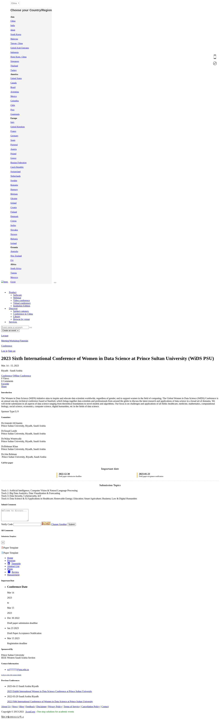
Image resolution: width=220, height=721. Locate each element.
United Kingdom (17, 127)
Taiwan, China (16, 43)
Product (12, 292)
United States (16, 78)
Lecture (4, 335)
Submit (72, 524)
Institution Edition (21, 306)
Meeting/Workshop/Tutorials (14, 341)
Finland (13, 212)
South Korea (15, 34)
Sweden (13, 180)
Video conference (21, 300)
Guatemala (14, 114)
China (12, 21)
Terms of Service (72, 706)
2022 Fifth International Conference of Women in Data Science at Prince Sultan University (50, 701)
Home (10, 558)
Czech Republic (17, 167)
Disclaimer (41, 706)
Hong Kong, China (18, 57)
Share (4, 386)
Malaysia (14, 39)
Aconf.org (30, 711)
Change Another (59, 524)
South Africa (15, 268)
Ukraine (13, 198)
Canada (13, 83)
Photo (10, 569)
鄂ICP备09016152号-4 (12, 717)
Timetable (16, 563)
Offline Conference (22, 375)
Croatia (13, 207)
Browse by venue (21, 319)
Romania (14, 185)
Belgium (14, 194)
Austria (13, 149)
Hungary (14, 189)
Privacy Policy (55, 706)
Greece (13, 158)
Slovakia (14, 230)
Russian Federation (18, 163)
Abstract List (13, 566)
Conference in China (23, 314)
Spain (12, 140)
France (13, 131)
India (12, 25)
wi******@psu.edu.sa (18, 669)
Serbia (13, 225)
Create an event (9, 330)
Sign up (11, 351)
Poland (13, 154)
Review (15, 572)
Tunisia (13, 273)
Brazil (13, 87)
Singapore (14, 61)
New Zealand (16, 256)
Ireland (13, 203)
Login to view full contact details (11, 675)
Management (13, 575)
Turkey (13, 70)
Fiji (11, 260)
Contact (105, 706)
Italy (12, 122)
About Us (5, 706)
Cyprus (13, 221)
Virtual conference (22, 303)
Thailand (14, 66)
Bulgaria (14, 239)
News (15, 706)
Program (11, 560)
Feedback (30, 706)
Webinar (17, 297)
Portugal (14, 145)
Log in (4, 351)
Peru (12, 110)
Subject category (21, 311)
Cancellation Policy (90, 706)
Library (16, 316)
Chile (12, 105)
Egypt (13, 282)
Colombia (14, 101)
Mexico (13, 96)
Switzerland (15, 171)
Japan (12, 30)
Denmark (14, 216)
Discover (13, 308)
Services (13, 322)
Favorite (5, 384)
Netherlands (15, 176)
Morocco (14, 277)
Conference (6, 346)
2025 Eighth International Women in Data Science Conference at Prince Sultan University (49, 691)
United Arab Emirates (19, 48)
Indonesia (14, 52)
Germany (14, 136)
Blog (21, 706)
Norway (13, 234)
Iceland (13, 243)
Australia (14, 251)
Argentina (14, 92)
